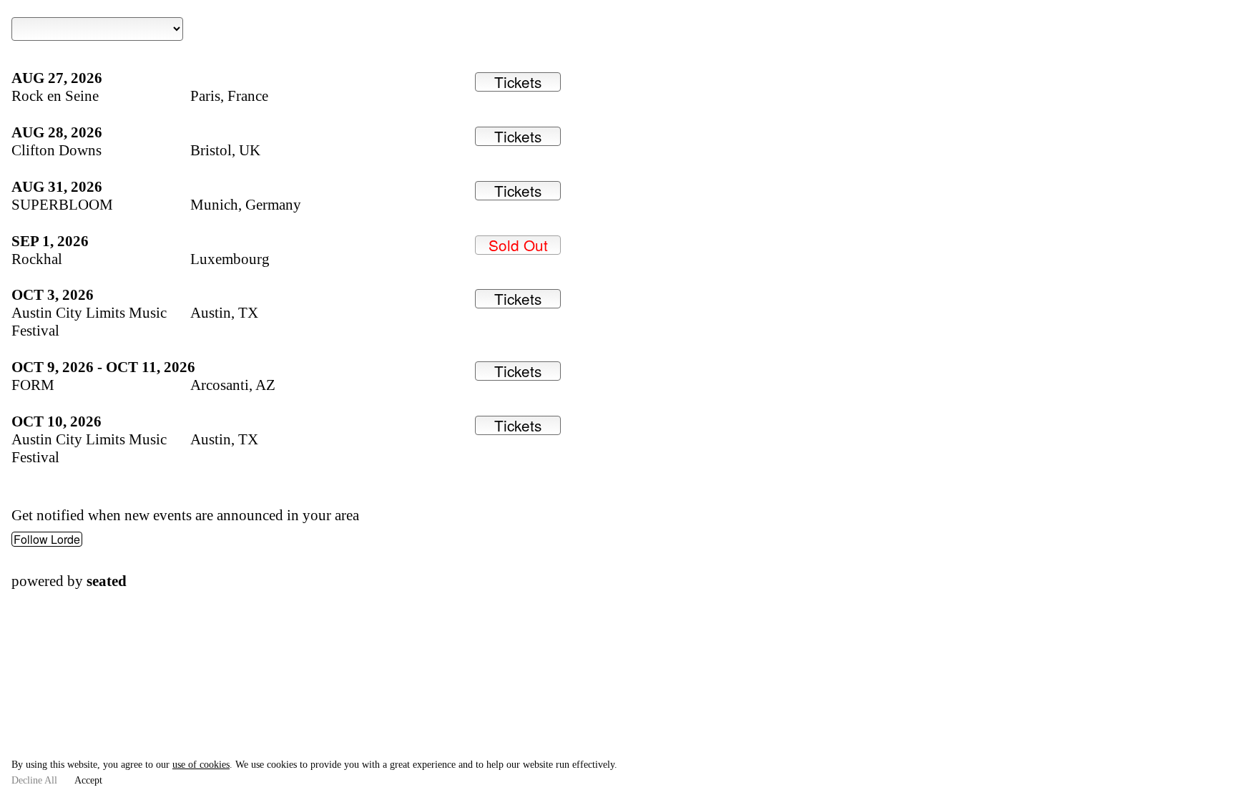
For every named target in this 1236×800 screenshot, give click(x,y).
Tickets (517, 82)
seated (107, 580)
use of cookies (201, 764)
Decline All (34, 780)
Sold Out (518, 245)
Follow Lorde (47, 539)
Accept (88, 780)
